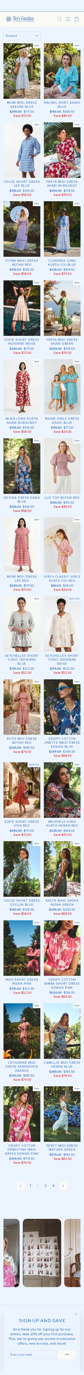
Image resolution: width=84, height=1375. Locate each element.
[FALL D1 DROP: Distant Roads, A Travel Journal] (42, 5)
